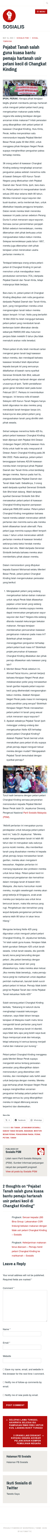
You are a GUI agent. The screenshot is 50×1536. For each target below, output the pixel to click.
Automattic (26, 1531)
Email (6, 1342)
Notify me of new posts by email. (21, 1395)
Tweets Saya (13, 1493)
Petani (6, 1138)
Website (7, 1356)
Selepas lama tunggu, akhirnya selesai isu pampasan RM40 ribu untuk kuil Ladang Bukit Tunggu (26, 1423)
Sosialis (13, 26)
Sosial (35, 38)
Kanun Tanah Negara (13, 1131)
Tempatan (7, 41)
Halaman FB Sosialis (17, 1462)
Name (7, 1329)
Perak (37, 1134)
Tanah (13, 1138)
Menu (42, 11)
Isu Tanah (15, 1127)
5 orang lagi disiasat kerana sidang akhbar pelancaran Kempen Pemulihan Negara (26, 1439)
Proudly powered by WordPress (18, 1528)
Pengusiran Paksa (24, 1134)
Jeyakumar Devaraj (30, 1127)
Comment (8, 1288)
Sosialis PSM (23, 38)
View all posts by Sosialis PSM (21, 1171)
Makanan (28, 1131)
